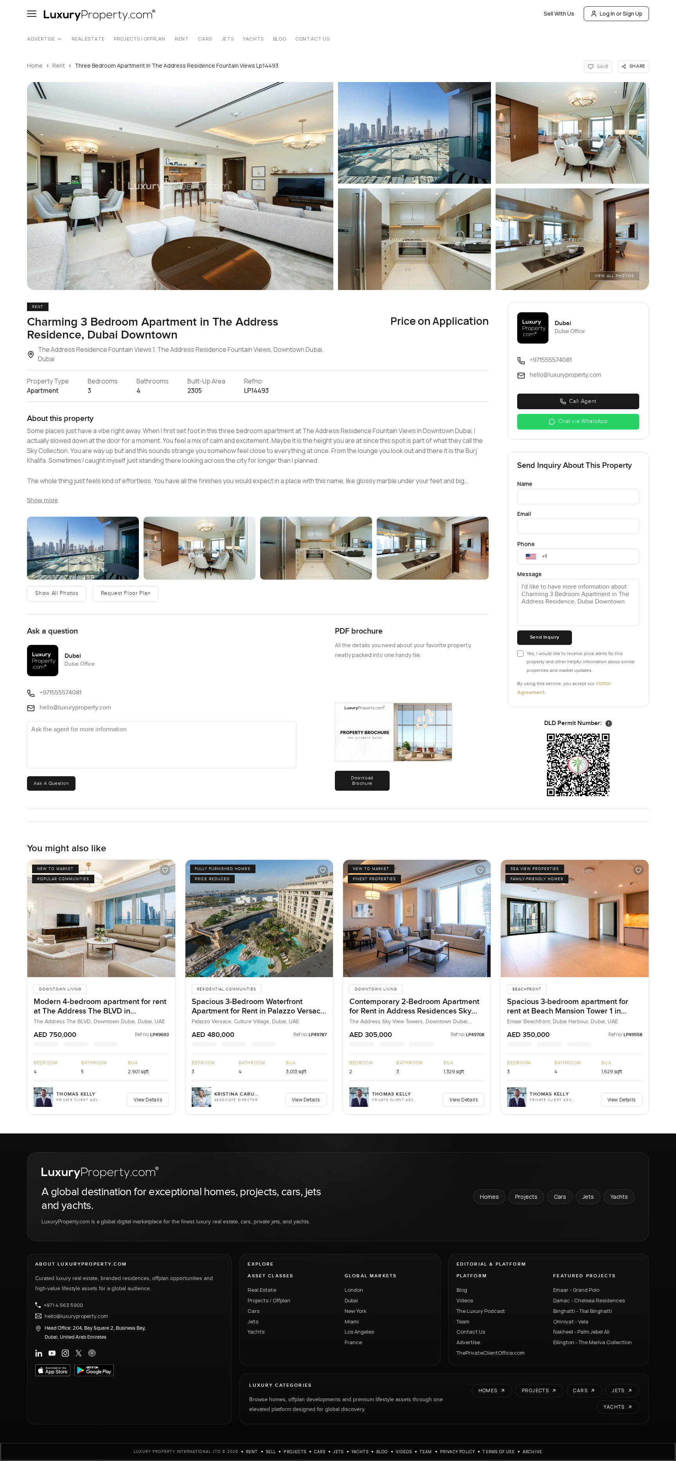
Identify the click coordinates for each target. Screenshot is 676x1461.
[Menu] (32, 13)
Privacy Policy (457, 1452)
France (353, 1342)
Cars (205, 39)
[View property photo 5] (572, 239)
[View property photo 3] (572, 133)
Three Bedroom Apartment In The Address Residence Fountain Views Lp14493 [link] (177, 65)
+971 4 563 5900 (63, 1305)
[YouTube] (52, 1353)
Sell (271, 1452)
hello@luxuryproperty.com (76, 1316)
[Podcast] (91, 1353)
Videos (465, 1300)
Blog (279, 39)
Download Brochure (362, 780)
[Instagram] (65, 1353)
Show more (42, 500)
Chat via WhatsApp (583, 421)
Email (524, 513)
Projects (526, 1196)
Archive (532, 1452)
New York (356, 1310)
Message (529, 574)
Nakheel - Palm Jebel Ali (581, 1331)
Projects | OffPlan (139, 39)
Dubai (351, 1300)
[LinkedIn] (38, 1353)
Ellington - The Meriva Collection (592, 1342)
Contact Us (312, 39)
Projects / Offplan (269, 1300)
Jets (227, 39)
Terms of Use (498, 1452)
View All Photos (614, 276)
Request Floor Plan (126, 593)
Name (524, 483)
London (354, 1289)
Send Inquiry (544, 637)
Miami (352, 1321)
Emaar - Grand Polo (576, 1289)
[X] (78, 1353)
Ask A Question (51, 783)
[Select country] (531, 556)
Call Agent (583, 401)
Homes (489, 1196)
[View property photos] (180, 186)
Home (35, 65)
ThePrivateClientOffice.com (491, 1352)
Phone (526, 544)
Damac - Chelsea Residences (589, 1300)
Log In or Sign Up (621, 13)
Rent (182, 39)
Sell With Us (559, 13)
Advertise (41, 39)
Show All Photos (56, 593)
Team (463, 1321)
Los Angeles (359, 1331)
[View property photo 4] (414, 239)
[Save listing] (165, 870)
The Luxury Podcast (481, 1310)
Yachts (253, 39)
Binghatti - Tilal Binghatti (582, 1310)
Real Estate (88, 39)
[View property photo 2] (414, 133)
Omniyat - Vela (570, 1321)
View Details (148, 1099)
